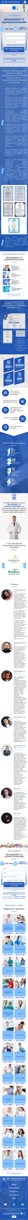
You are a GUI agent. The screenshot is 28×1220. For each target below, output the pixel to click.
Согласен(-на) (10, 45)
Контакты (14, 1195)
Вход (14, 1184)
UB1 (14, 1198)
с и (15, 45)
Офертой (21, 45)
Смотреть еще (16, 294)
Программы (14, 1188)
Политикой (15, 45)
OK (14, 1216)
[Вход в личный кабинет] (25, 2)
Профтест (14, 1191)
